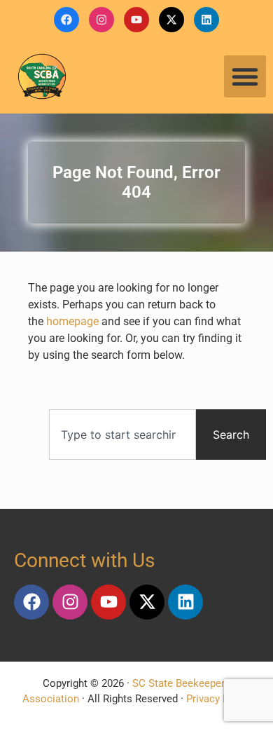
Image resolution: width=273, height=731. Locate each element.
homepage (72, 321)
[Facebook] (66, 19)
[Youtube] (136, 19)
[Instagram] (101, 19)
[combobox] (122, 434)
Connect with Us (84, 560)
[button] (245, 76)
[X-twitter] (171, 19)
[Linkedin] (206, 19)
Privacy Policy (218, 698)
